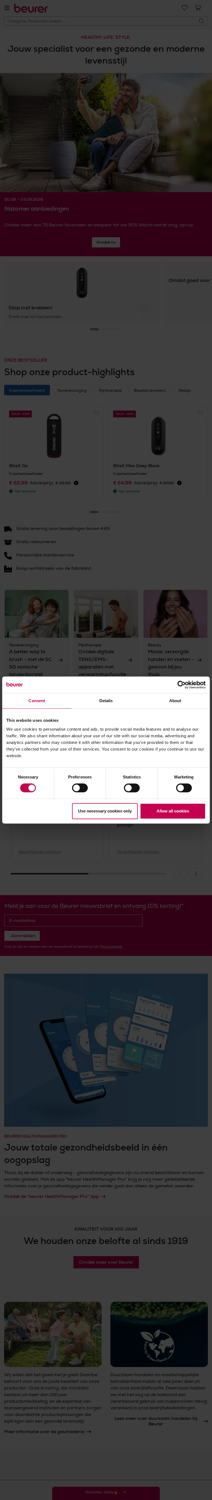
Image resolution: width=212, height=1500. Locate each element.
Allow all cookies (173, 811)
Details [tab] (106, 700)
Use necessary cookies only (105, 811)
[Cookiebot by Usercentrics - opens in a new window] (181, 685)
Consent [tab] (36, 700)
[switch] (80, 787)
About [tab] (175, 700)
